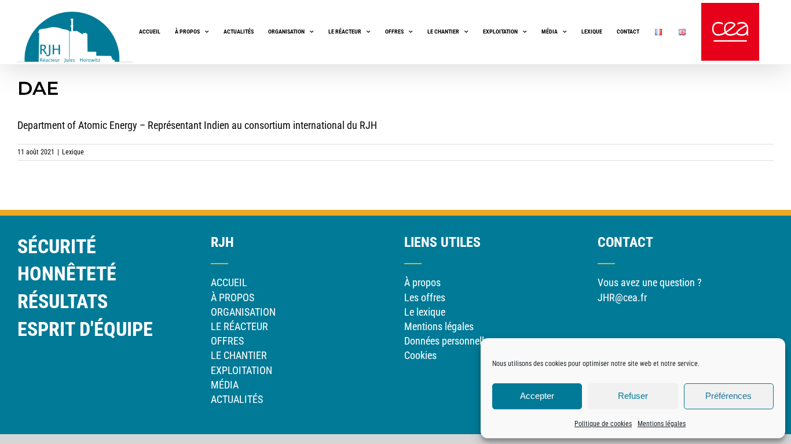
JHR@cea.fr (622, 297)
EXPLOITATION (241, 370)
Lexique (73, 152)
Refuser (633, 396)
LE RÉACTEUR (239, 326)
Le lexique (424, 312)
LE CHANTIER (239, 355)
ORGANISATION (243, 312)
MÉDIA (225, 385)
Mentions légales (662, 424)
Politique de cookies (603, 424)
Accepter (537, 396)
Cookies (420, 355)
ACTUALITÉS (237, 399)
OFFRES (227, 341)
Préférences (728, 396)
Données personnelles (448, 341)
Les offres (424, 297)
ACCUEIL (229, 282)
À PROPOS (232, 297)
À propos (422, 282)
